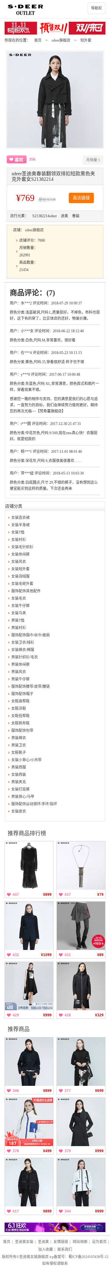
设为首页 (99, 1242)
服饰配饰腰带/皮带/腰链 (30, 686)
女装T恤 (17, 532)
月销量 (93, 160)
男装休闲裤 (20, 664)
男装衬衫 (18, 628)
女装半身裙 (20, 525)
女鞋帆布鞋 (20, 723)
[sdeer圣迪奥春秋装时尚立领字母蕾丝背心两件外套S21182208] (29, 1182)
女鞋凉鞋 (18, 708)
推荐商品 (19, 1029)
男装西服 (18, 767)
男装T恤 (17, 620)
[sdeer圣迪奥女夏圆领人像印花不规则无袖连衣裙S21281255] (29, 986)
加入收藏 (45, 1249)
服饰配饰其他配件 (26, 591)
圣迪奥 (43, 1242)
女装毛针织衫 (22, 547)
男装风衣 (18, 672)
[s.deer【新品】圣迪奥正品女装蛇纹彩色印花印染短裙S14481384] (81, 926)
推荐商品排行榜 (27, 833)
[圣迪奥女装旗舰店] (55, 9)
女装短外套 (20, 569)
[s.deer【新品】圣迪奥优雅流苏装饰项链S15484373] (81, 865)
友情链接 (60, 1242)
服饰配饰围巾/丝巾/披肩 (30, 635)
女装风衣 (18, 562)
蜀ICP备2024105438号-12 (88, 1257)
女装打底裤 (20, 789)
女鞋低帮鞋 (20, 716)
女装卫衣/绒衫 (22, 642)
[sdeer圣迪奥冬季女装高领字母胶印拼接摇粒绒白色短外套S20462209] (29, 1122)
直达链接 (81, 198)
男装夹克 (18, 782)
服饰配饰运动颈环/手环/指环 (34, 804)
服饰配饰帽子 (22, 694)
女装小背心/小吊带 (26, 760)
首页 (38, 40)
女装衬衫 (18, 540)
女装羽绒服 (20, 576)
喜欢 (19, 160)
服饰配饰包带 (22, 730)
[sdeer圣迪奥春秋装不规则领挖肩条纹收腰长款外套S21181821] (81, 1122)
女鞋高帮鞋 (20, 701)
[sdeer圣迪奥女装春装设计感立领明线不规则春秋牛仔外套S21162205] (29, 1061)
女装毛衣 (18, 598)
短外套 (85, 40)
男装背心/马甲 (22, 797)
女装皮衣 (18, 811)
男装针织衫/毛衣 (24, 657)
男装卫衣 (18, 745)
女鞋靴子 (18, 752)
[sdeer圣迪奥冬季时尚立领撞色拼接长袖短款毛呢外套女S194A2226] (29, 926)
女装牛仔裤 (20, 606)
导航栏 (96, 8)
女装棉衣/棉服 (22, 650)
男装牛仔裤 (20, 679)
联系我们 (64, 1249)
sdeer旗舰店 (61, 40)
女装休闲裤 (20, 554)
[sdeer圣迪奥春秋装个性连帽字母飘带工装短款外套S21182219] (81, 1182)
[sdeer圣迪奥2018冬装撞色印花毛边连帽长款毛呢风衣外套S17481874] (81, 986)
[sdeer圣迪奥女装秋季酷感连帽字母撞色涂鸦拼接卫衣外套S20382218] (81, 1061)
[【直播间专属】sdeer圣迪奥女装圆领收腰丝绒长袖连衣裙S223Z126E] (29, 865)
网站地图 (80, 1242)
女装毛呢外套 (22, 584)
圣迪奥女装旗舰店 (34, 1257)
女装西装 (18, 775)
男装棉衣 (18, 738)
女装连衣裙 (20, 518)
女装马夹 (18, 613)
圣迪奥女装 (24, 1242)
